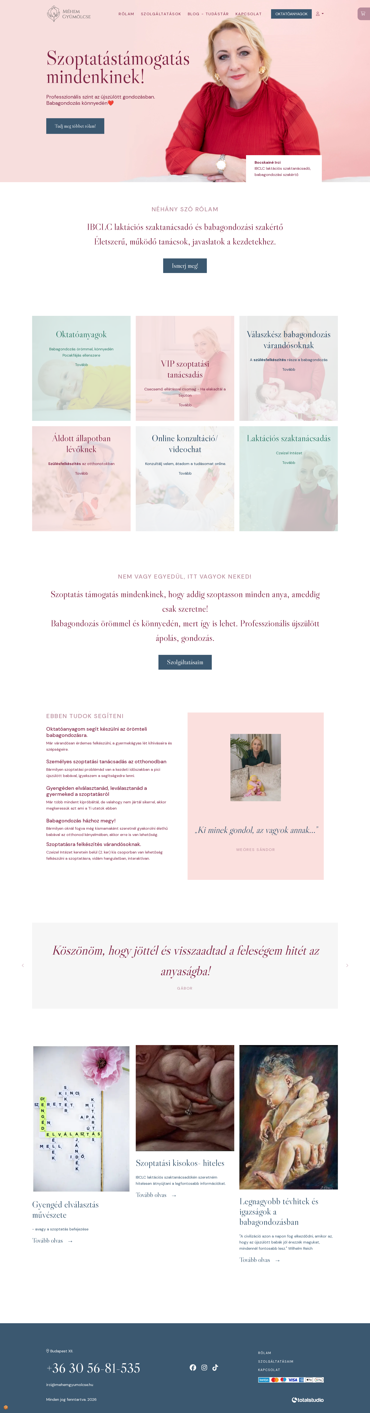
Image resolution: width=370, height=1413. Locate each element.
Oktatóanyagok (291, 13)
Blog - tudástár (208, 14)
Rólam (126, 14)
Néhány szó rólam (185, 209)
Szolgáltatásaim (276, 1361)
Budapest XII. (61, 1351)
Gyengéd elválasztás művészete (65, 1209)
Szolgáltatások (161, 14)
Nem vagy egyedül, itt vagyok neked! (185, 576)
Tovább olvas (47, 1240)
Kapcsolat (249, 14)
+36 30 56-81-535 (93, 1368)
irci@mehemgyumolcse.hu (69, 1384)
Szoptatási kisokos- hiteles (180, 1162)
